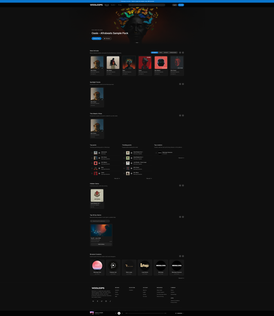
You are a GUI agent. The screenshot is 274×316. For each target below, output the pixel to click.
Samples (117, 290)
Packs (116, 292)
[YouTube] (93, 301)
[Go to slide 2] (137, 42)
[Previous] (180, 52)
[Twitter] (101, 301)
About (172, 290)
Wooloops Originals (138, 153)
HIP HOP (166, 52)
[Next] (183, 52)
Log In (144, 292)
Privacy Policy (174, 302)
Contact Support (160, 292)
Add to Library (101, 244)
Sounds (113, 5)
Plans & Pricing (160, 296)
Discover (107, 5)
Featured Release (97, 30)
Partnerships (173, 294)
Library (144, 294)
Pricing (119, 5)
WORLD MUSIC (173, 52)
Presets (117, 294)
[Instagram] (106, 301)
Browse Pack (96, 38)
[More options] (102, 74)
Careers (172, 292)
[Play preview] (99, 153)
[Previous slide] (72, 26)
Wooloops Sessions (105, 158)
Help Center (159, 290)
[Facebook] (97, 301)
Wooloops (103, 153)
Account (145, 296)
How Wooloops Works (162, 294)
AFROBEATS (154, 52)
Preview (108, 38)
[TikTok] (110, 301)
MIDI (116, 296)
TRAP (160, 52)
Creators (131, 290)
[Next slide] (202, 26)
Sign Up (144, 290)
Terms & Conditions (175, 300)
